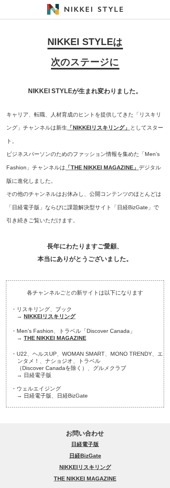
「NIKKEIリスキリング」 (98, 127)
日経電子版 (85, 444)
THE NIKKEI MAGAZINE (55, 338)
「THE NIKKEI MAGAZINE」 (102, 167)
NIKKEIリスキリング (50, 316)
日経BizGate (85, 455)
